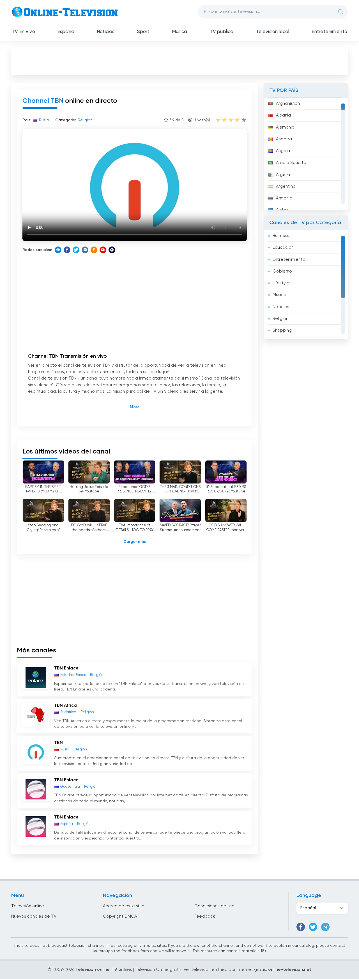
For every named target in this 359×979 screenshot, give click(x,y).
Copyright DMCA (120, 916)
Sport (143, 31)
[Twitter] (76, 250)
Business (281, 236)
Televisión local (272, 31)
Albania (283, 115)
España (65, 31)
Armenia (284, 198)
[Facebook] (67, 250)
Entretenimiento (329, 31)
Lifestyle (281, 283)
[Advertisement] (179, 60)
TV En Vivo (23, 31)
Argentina (286, 186)
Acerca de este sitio (123, 906)
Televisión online (27, 906)
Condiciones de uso (214, 906)
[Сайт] (58, 250)
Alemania (285, 127)
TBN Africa (65, 705)
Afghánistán (288, 103)
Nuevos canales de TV (33, 916)
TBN (58, 743)
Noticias (105, 31)
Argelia (283, 175)
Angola (283, 151)
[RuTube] (112, 250)
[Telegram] (325, 927)
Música (179, 31)
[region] (306, 154)
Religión (280, 319)
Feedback (204, 916)
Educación (283, 247)
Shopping (282, 330)
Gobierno (282, 271)
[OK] (94, 250)
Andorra (284, 139)
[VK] (85, 250)
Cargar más (134, 542)
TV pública (222, 31)
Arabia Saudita (291, 163)
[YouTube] (103, 250)
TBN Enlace (66, 668)
